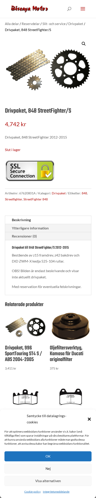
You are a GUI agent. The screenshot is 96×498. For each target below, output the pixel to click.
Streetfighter (13, 199)
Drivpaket (75, 24)
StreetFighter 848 (35, 199)
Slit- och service (54, 24)
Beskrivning (21, 220)
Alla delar (12, 24)
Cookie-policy (32, 491)
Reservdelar (31, 24)
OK (48, 456)
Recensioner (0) (24, 236)
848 (84, 193)
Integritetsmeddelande (56, 491)
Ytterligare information (30, 228)
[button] (89, 419)
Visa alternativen (48, 481)
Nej (48, 468)
